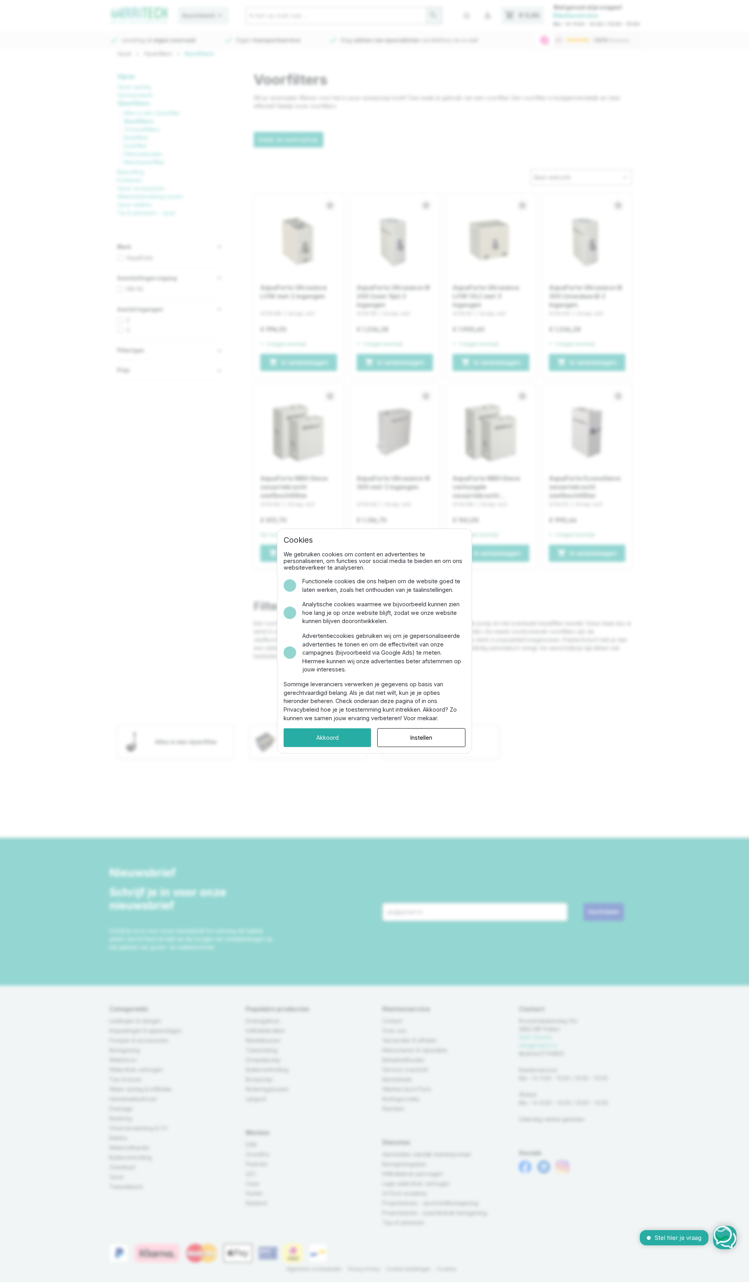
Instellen (421, 737)
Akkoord (327, 737)
